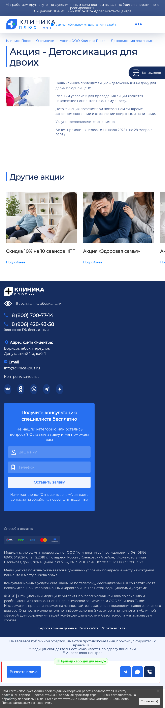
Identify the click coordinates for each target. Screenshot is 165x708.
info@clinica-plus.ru (22, 368)
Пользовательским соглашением (26, 703)
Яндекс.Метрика (43, 695)
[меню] (138, 24)
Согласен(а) (149, 701)
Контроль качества (22, 376)
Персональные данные (57, 628)
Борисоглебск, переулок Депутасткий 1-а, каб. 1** (87, 24)
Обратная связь (113, 628)
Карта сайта (88, 628)
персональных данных (69, 499)
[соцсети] (7, 389)
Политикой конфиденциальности (103, 699)
